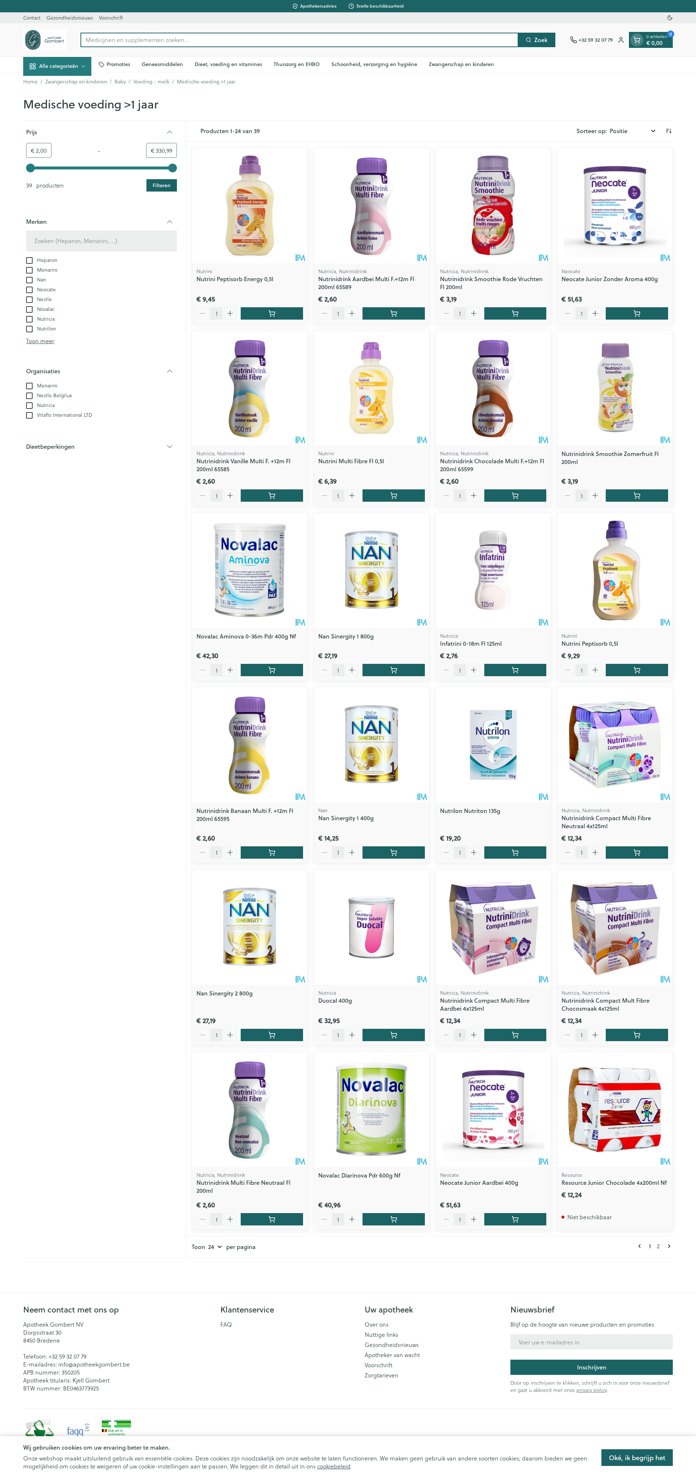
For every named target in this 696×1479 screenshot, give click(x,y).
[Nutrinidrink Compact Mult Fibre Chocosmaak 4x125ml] (614, 927)
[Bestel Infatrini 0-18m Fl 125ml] (515, 670)
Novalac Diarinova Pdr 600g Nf (359, 1175)
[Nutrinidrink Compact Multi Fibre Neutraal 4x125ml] (614, 744)
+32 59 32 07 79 (67, 1356)
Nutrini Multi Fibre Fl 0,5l (351, 461)
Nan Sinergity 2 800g (224, 993)
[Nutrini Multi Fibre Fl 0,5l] (371, 388)
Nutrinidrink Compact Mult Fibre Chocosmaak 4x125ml (606, 1004)
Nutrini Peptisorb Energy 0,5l (234, 279)
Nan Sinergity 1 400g (346, 818)
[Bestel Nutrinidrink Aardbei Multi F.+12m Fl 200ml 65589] (393, 313)
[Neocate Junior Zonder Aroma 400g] (614, 205)
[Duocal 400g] (371, 927)
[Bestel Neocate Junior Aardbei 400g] (515, 1219)
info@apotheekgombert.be (94, 1364)
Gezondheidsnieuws (69, 17)
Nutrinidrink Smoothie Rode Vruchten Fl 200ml (491, 283)
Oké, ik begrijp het (637, 1457)
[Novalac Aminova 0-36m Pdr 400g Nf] (249, 570)
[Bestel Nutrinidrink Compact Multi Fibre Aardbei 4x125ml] (515, 1035)
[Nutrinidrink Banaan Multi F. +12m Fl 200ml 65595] (249, 744)
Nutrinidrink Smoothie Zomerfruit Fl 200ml (610, 457)
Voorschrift (111, 17)
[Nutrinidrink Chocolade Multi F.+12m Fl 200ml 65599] (493, 388)
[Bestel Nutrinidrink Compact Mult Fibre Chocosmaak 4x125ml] (637, 1035)
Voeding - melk (151, 81)
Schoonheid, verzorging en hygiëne (374, 64)
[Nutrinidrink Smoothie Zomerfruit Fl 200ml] (614, 388)
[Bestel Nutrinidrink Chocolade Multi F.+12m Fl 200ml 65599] (515, 495)
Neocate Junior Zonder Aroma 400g (610, 279)
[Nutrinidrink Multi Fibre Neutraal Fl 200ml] (249, 1109)
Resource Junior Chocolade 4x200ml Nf (614, 1182)
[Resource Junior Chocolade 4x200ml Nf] (614, 1109)
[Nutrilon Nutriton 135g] (493, 744)
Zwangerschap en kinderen (461, 64)
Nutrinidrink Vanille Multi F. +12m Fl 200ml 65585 (243, 465)
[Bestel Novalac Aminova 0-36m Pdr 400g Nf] (272, 670)
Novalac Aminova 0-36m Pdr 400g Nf (246, 636)
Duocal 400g (335, 1000)
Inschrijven (591, 1367)
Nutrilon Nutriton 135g (470, 810)
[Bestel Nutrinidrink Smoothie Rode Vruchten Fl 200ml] (515, 313)
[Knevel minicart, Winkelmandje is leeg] (636, 39)
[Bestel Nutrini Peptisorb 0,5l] (637, 670)
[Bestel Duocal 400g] (393, 1035)
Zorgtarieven (381, 1375)
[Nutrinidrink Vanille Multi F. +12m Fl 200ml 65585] (249, 388)
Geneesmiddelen (162, 64)
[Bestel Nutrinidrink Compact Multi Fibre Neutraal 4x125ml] (637, 852)
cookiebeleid (334, 1466)
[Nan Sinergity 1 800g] (371, 570)
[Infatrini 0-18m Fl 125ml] (493, 570)
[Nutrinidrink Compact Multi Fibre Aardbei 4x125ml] (493, 927)
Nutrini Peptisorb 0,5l (590, 643)
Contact (32, 17)
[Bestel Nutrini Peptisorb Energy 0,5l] (272, 313)
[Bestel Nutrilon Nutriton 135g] (515, 852)
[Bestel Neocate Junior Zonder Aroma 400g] (637, 313)
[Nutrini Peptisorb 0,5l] (614, 570)
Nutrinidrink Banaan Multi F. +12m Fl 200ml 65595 (244, 814)
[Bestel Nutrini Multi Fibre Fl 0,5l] (393, 495)
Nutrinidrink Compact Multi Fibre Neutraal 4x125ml (606, 822)
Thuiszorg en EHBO (297, 64)
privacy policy (591, 1390)
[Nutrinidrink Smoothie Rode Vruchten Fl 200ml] (493, 205)
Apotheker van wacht (392, 1355)
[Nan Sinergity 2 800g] (249, 927)
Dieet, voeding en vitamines (228, 64)
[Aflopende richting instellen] (668, 131)
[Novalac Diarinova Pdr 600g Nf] (371, 1109)
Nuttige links (381, 1335)
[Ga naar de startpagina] (44, 40)
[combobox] (299, 40)
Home (30, 81)
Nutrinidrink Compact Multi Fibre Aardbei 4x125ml (485, 1004)
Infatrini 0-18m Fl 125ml (471, 643)
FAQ (226, 1324)
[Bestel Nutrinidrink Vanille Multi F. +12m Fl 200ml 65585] (272, 495)
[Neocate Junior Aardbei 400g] (493, 1109)
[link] (641, 1246)
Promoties (118, 64)
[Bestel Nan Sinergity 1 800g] (393, 670)
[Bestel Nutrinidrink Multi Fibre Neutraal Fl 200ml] (272, 1219)
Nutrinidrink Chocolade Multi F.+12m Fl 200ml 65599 (492, 465)
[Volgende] (668, 1246)
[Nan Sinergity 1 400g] (371, 744)
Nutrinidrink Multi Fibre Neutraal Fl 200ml (243, 1186)
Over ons (377, 1324)
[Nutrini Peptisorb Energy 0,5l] (249, 205)
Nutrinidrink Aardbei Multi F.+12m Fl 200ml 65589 (366, 283)
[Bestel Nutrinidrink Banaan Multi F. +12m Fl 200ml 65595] (272, 852)
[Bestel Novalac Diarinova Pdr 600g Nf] (393, 1219)
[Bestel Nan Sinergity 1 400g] (393, 852)
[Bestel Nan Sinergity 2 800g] (272, 1035)
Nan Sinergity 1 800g (346, 636)
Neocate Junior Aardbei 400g (479, 1182)
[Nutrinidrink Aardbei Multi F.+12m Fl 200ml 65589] (371, 205)
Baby (120, 81)
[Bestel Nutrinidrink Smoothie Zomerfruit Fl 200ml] (637, 495)
